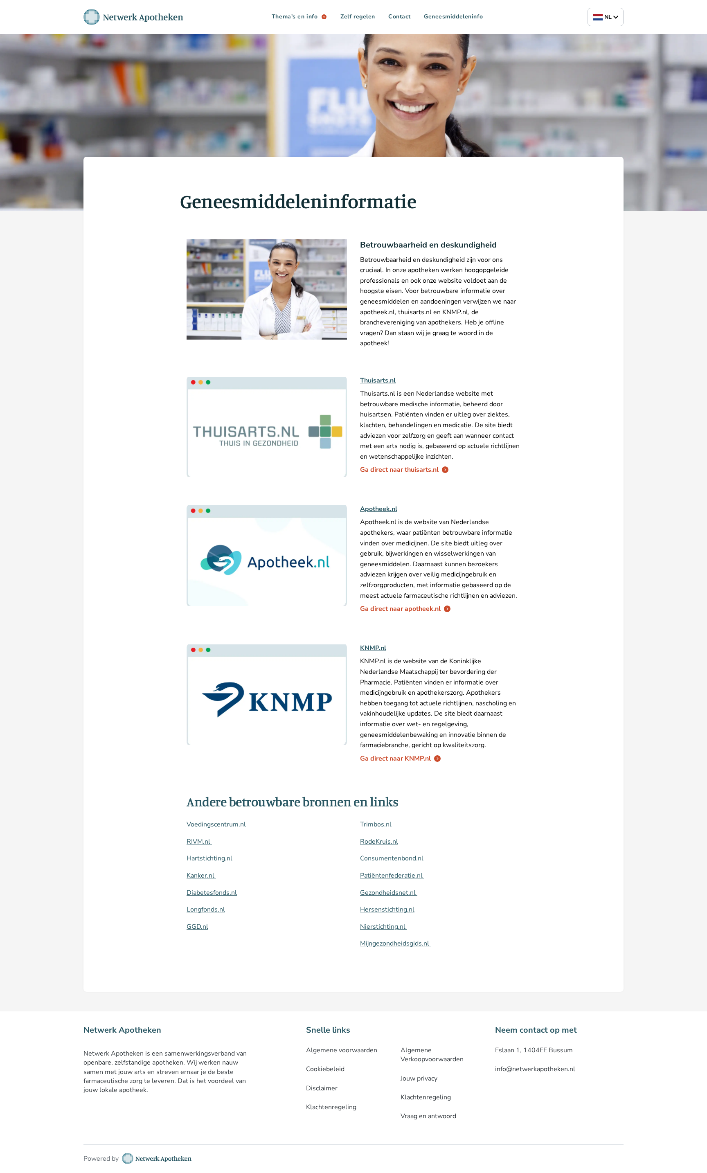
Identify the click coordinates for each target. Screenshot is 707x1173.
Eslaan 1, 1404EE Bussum (534, 1050)
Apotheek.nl (378, 508)
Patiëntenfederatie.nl (392, 875)
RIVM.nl (199, 841)
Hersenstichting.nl (387, 909)
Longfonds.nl (206, 909)
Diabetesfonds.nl (212, 892)
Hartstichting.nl (210, 858)
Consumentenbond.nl (392, 858)
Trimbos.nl (376, 824)
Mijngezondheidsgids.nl (395, 943)
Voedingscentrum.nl (216, 824)
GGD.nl (197, 926)
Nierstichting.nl (383, 926)
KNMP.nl (373, 648)
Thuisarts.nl (378, 380)
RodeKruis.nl (379, 841)
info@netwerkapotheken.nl (535, 1069)
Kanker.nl (201, 875)
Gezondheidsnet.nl (388, 892)
